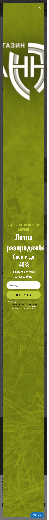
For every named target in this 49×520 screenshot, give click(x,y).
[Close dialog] (40, 7)
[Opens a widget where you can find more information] (37, 515)
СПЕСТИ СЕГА (23, 295)
